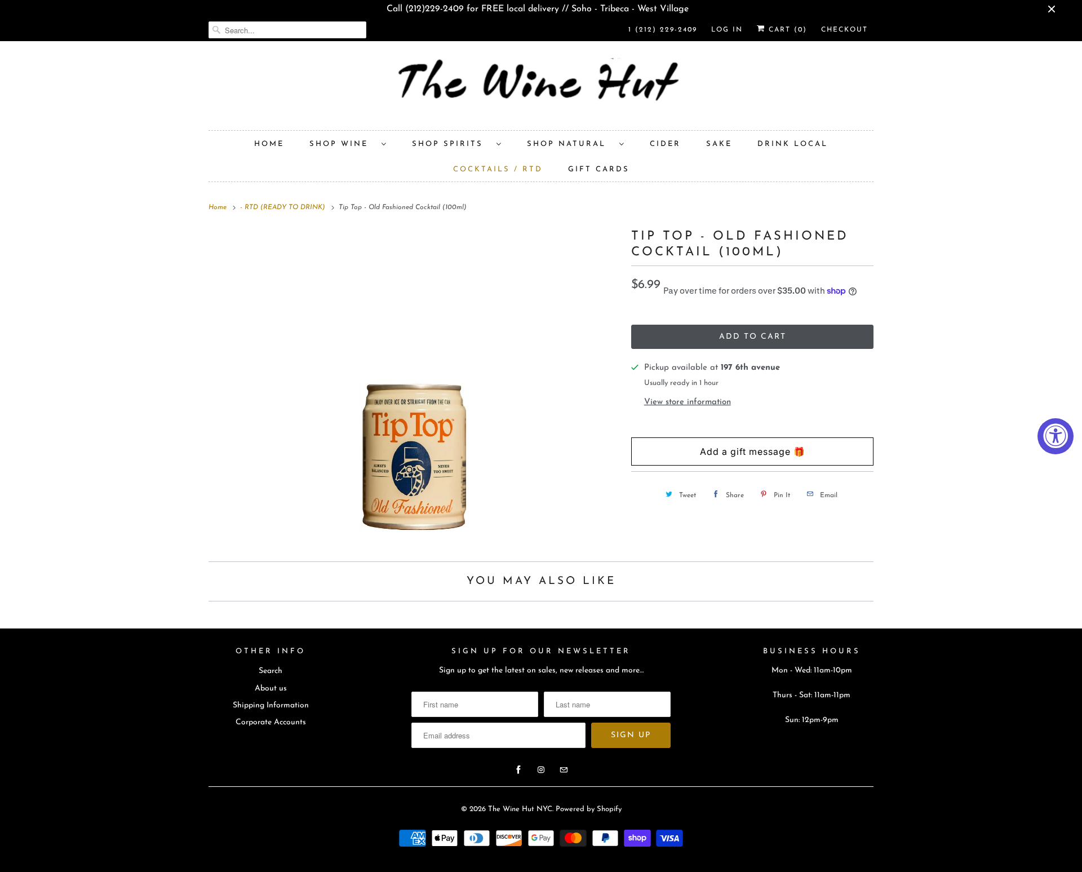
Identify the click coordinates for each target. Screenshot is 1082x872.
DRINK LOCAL (792, 144)
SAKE (719, 144)
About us (271, 688)
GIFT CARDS (598, 169)
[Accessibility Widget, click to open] (1055, 436)
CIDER (665, 144)
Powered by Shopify (589, 809)
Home (269, 144)
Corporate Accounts (271, 722)
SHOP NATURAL (570, 144)
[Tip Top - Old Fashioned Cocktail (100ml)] (414, 387)
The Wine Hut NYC (520, 809)
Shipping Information (271, 705)
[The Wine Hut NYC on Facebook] (518, 770)
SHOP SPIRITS (451, 144)
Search (270, 671)
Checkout (844, 29)
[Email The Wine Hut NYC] (563, 770)
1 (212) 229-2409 (662, 29)
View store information (687, 402)
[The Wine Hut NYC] (541, 88)
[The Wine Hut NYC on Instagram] (541, 770)
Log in (727, 29)
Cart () (786, 29)
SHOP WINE (342, 144)
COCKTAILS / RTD (498, 169)
